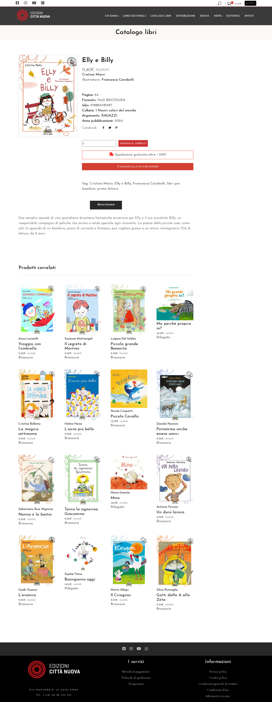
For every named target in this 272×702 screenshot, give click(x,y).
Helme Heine (73, 423)
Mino (115, 498)
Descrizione (106, 204)
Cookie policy (218, 678)
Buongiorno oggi (80, 579)
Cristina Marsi (93, 74)
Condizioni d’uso (218, 690)
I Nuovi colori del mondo (116, 110)
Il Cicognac (121, 595)
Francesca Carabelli (118, 80)
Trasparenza (136, 684)
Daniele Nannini (167, 423)
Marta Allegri (120, 589)
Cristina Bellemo (30, 423)
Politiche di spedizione (136, 678)
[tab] (106, 205)
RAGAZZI (109, 115)
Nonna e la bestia (35, 514)
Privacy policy (218, 672)
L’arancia (27, 595)
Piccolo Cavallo (125, 416)
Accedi (250, 3)
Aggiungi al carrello (133, 143)
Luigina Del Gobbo (123, 338)
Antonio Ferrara (167, 506)
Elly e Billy (123, 183)
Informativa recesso (218, 696)
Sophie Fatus (73, 574)
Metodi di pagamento (136, 672)
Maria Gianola (120, 492)
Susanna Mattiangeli (79, 338)
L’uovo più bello (79, 429)
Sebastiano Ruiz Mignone (36, 509)
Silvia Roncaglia (167, 589)
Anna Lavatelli (28, 338)
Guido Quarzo (28, 589)
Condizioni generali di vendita (218, 684)
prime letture (107, 189)
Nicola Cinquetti (122, 411)
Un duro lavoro (170, 512)
